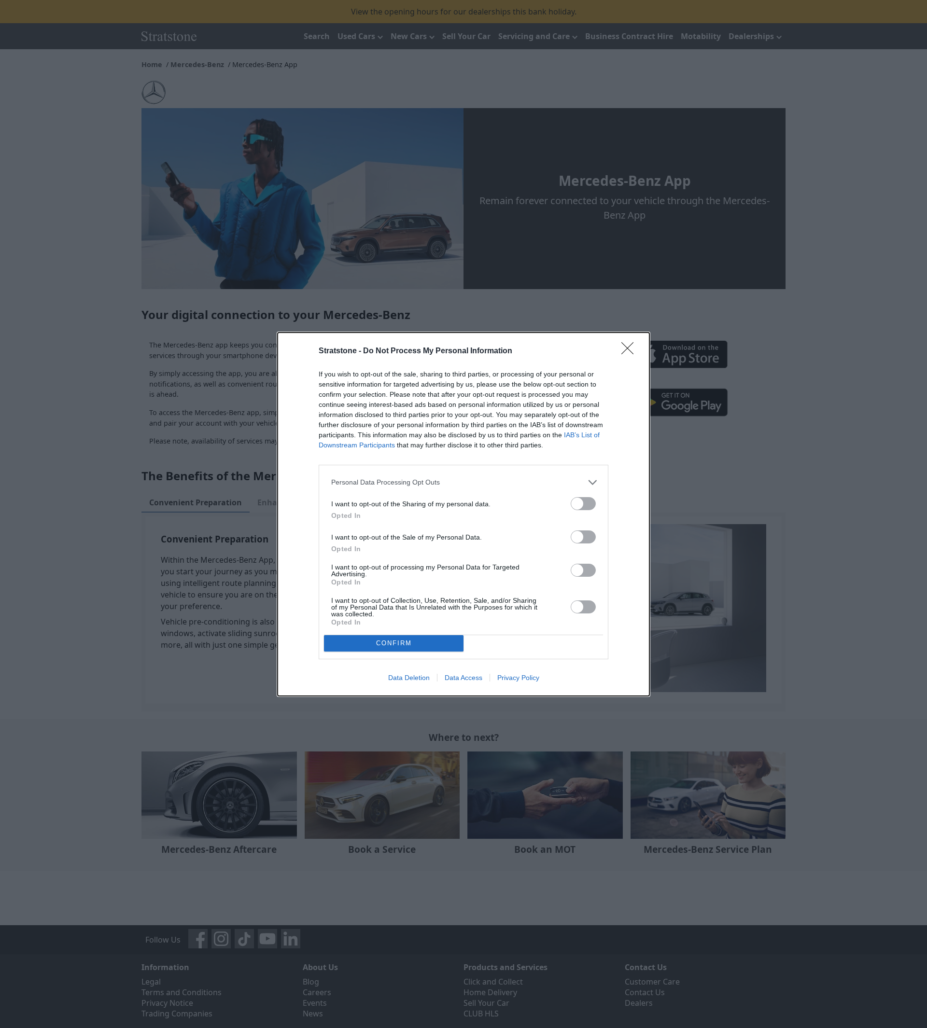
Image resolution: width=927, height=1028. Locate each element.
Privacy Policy (518, 677)
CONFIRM (394, 643)
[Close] (630, 351)
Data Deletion (409, 677)
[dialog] (463, 514)
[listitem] (463, 482)
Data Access (463, 677)
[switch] (583, 503)
